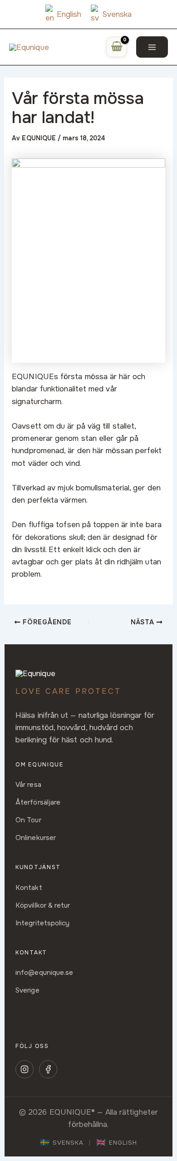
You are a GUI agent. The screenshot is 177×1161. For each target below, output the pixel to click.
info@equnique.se (44, 972)
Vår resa (28, 784)
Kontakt (28, 887)
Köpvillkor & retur (42, 905)
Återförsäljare (37, 802)
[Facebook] (48, 1069)
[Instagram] (24, 1069)
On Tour (28, 820)
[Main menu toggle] (152, 47)
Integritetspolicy (42, 923)
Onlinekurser (35, 837)
